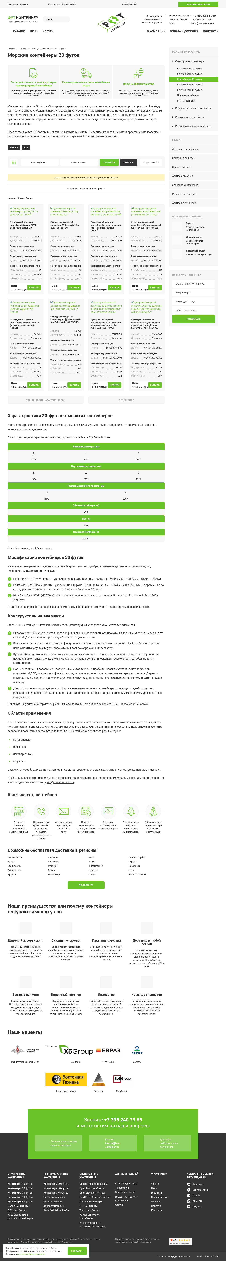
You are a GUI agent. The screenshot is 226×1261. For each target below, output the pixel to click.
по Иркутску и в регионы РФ (169, 1144)
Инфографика (194, 237)
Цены (34, 31)
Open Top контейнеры (91, 1188)
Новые (14, 147)
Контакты (210, 31)
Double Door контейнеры (93, 1183)
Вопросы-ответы (124, 1192)
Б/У (26, 147)
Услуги (48, 31)
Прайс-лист (126, 399)
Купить (34, 287)
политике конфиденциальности (31, 1254)
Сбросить (128, 162)
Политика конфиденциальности (174, 1256)
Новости (156, 1206)
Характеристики (195, 250)
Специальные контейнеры (190, 117)
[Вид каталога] (14, 162)
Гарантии (156, 1192)
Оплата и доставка (184, 31)
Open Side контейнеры (92, 1192)
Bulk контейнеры (89, 1206)
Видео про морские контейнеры (126, 1198)
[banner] (113, 23)
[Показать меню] (9, 31)
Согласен (77, 1251)
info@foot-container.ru (60, 782)
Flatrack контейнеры (91, 1201)
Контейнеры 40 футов (189, 84)
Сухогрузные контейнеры (189, 61)
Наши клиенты (159, 1197)
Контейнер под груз (183, 158)
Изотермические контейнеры (89, 1216)
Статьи (119, 1205)
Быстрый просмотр (25, 212)
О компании (156, 31)
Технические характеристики (45, 399)
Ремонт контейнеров (184, 194)
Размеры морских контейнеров (193, 126)
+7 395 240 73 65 (202, 19)
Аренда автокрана (183, 176)
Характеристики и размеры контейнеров (20, 1216)
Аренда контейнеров (184, 203)
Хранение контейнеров (185, 185)
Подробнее (86, 885)
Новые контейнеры (188, 95)
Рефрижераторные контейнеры (193, 108)
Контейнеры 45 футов (189, 90)
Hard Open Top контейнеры (94, 1197)
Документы (122, 1188)
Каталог (19, 31)
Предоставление (181, 167)
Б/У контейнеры (186, 101)
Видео (189, 223)
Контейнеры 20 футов (189, 74)
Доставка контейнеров (185, 149)
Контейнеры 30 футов (189, 79)
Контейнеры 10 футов (189, 68)
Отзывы (155, 1201)
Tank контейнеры (89, 1210)
